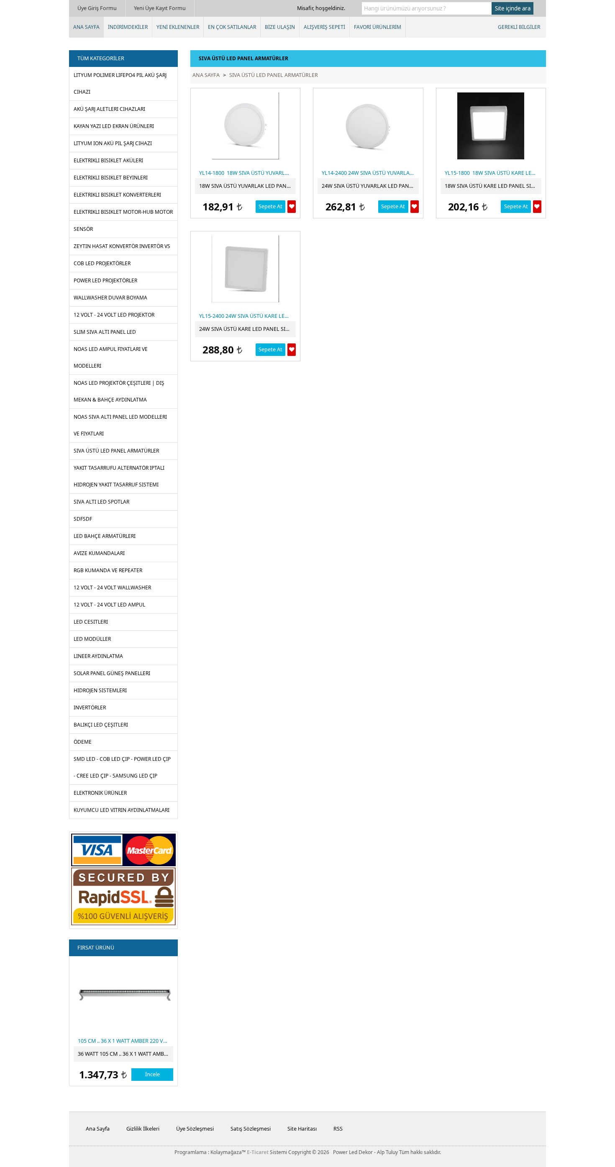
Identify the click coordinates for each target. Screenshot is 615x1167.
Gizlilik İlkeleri (142, 1128)
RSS (338, 1128)
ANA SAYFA (86, 27)
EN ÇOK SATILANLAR (232, 27)
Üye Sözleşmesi (195, 1128)
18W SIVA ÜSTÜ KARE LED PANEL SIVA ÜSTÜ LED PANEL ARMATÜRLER (493, 185)
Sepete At (270, 206)
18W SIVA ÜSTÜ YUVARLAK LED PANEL (245, 185)
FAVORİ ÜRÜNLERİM (377, 27)
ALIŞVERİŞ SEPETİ (324, 27)
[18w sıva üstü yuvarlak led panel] (245, 125)
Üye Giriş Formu (97, 8)
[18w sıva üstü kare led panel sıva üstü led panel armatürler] (491, 125)
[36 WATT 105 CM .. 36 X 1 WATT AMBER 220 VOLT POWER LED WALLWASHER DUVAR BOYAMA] (124, 993)
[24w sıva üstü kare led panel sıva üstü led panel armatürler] (245, 268)
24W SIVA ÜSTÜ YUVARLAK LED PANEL (368, 185)
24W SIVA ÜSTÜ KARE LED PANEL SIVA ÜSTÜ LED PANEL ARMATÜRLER (247, 329)
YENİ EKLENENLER (177, 27)
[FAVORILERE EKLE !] (291, 206)
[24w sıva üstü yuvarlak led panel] (368, 125)
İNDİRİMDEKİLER (128, 27)
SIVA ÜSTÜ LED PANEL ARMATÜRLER (273, 75)
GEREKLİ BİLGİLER (519, 27)
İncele (152, 1074)
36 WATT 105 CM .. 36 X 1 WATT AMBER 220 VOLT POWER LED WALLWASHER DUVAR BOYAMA (125, 1053)
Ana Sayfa (98, 1128)
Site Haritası (302, 1128)
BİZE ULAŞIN (280, 27)
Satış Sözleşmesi (251, 1128)
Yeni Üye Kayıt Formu (160, 8)
